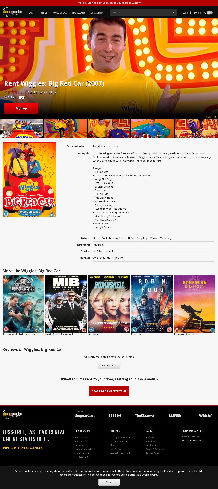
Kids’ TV (118, 258)
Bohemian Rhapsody (185, 334)
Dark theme (200, 12)
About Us (150, 437)
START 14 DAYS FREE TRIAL (109, 391)
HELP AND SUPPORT (193, 430)
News (113, 445)
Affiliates (150, 441)
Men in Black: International (59, 334)
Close (109, 482)
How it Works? (81, 437)
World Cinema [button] (60, 12)
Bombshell (93, 334)
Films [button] (30, 12)
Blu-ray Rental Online (120, 437)
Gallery (210, 117)
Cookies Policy (149, 474)
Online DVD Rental (118, 441)
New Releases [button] (78, 12)
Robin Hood (137, 334)
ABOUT (150, 430)
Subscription (80, 445)
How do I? (79, 441)
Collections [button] (97, 12)
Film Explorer (116, 449)
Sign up (21, 108)
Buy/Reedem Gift (82, 457)
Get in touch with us (191, 440)
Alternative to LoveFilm (121, 453)
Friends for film (81, 453)
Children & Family (103, 258)
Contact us (151, 445)
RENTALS (115, 430)
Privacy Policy (152, 453)
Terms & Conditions (155, 449)
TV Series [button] (42, 12)
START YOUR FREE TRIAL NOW (109, 3)
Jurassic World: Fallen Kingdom (19, 334)
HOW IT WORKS (83, 430)
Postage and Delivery (84, 449)
